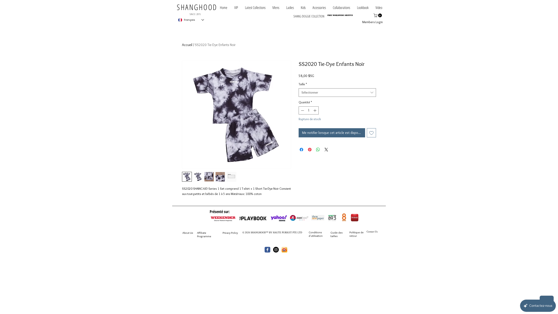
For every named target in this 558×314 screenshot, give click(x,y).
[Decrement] (302, 110)
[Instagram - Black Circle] (276, 250)
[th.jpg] (284, 250)
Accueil (187, 45)
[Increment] (315, 110)
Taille (303, 84)
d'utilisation (316, 235)
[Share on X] (326, 149)
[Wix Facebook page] (267, 250)
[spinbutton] (309, 110)
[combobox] (337, 92)
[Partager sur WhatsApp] (318, 149)
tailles (333, 236)
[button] (341, 7)
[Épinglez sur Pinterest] (309, 149)
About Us (187, 232)
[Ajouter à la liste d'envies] (371, 132)
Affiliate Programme (204, 234)
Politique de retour (356, 233)
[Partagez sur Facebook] (301, 149)
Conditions (315, 232)
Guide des (336, 232)
